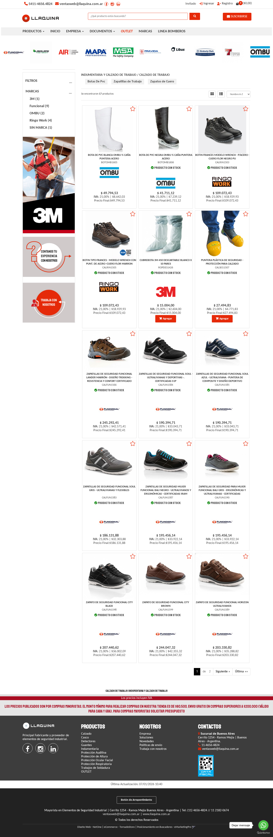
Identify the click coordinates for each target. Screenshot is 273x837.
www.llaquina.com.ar (156, 814)
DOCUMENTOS (101, 31)
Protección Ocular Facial (97, 760)
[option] (13, 52)
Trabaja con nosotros (152, 749)
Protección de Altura (94, 756)
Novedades (146, 741)
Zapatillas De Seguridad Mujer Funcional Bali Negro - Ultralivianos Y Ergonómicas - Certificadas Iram (165, 490)
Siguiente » (223, 671)
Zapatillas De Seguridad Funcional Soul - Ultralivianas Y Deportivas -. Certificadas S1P (166, 378)
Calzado (86, 733)
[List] (221, 94)
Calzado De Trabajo (154, 75)
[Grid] (212, 94)
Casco (85, 737)
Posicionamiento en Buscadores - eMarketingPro (164, 827)
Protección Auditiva (93, 752)
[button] (194, 827)
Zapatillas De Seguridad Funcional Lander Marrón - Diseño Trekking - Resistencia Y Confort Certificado (109, 378)
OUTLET (86, 771)
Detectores (88, 741)
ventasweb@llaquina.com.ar (121, 814)
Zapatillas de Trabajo (128, 81)
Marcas (32, 91)
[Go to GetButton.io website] (263, 833)
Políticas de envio (150, 745)
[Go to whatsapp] (263, 825)
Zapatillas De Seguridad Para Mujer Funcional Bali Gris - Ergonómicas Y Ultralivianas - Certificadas (222, 490)
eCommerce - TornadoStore (119, 827)
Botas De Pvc (96, 81)
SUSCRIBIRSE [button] (238, 16)
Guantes (86, 745)
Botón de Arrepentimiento (136, 799)
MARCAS (145, 31)
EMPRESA (74, 31)
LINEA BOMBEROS (171, 31)
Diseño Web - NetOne (89, 827)
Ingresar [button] (208, 3)
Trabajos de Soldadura (95, 768)
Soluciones (146, 737)
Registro (227, 3)
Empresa (145, 733)
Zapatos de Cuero (162, 81)
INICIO (55, 31)
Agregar (167, 318)
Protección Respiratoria (96, 764)
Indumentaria (90, 749)
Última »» (241, 671)
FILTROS (31, 81)
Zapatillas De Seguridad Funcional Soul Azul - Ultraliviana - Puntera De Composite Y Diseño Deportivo (222, 378)
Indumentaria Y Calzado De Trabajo (108, 75)
